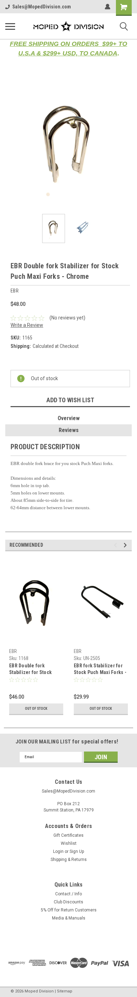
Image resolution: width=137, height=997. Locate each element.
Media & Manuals (68, 918)
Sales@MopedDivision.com (41, 6)
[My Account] (107, 6)
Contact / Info (68, 893)
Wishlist (69, 843)
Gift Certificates (68, 835)
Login (58, 851)
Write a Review (27, 325)
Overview (69, 418)
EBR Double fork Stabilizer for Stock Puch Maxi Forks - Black (35, 669)
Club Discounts (68, 902)
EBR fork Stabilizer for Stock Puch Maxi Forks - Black (100, 669)
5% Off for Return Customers (69, 910)
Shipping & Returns (69, 859)
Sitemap (64, 991)
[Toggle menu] (10, 26)
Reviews (69, 430)
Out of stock (36, 708)
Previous (10, 145)
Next (126, 145)
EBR (13, 651)
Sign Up (77, 851)
